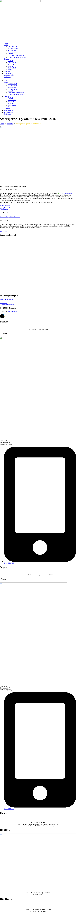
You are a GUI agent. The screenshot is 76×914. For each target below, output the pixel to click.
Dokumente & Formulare (16, 55)
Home (6, 43)
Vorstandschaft (12, 46)
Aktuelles (7, 71)
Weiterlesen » (4, 231)
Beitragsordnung (13, 52)
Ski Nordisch (12, 68)
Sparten (6, 59)
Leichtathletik (12, 62)
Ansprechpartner (13, 48)
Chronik (10, 54)
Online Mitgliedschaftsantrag (17, 57)
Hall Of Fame (8, 73)
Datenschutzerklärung (7, 304)
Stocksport (11, 64)
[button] (2, 316)
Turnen (10, 70)
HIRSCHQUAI (13, 311)
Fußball (10, 61)
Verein (6, 45)
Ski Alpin (11, 66)
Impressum (3, 303)
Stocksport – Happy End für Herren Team (10, 216)
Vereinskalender (9, 75)
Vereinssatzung (12, 50)
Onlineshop (7, 77)
